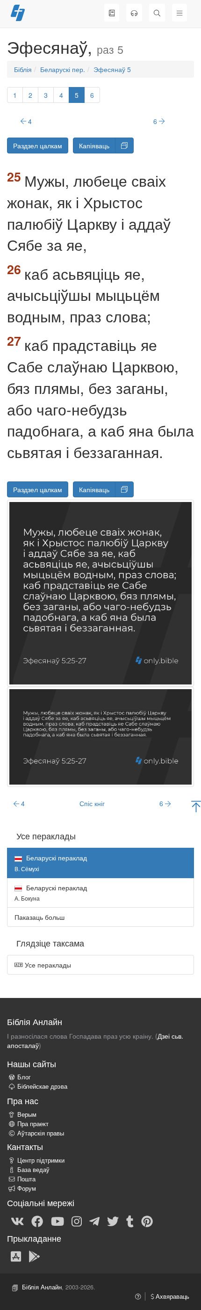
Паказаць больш (39, 917)
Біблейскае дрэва (42, 1086)
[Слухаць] (134, 13)
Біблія (23, 69)
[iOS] (16, 1255)
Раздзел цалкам (37, 145)
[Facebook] (37, 1220)
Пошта (26, 1179)
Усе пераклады (47, 964)
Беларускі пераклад (50, 892)
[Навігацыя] (179, 13)
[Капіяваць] (124, 145)
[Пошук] (157, 13)
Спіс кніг (92, 803)
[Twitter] (113, 1220)
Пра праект (33, 1124)
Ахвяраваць (171, 1296)
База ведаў (33, 1169)
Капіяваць (94, 145)
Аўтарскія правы (40, 1133)
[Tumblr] (130, 1220)
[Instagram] (77, 1220)
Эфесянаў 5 (112, 69)
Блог (24, 1077)
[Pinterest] (147, 1220)
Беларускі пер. (62, 69)
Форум (26, 1188)
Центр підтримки (41, 1160)
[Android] (34, 1255)
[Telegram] (94, 1220)
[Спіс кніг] (111, 13)
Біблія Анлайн (42, 1287)
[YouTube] (57, 1220)
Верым (26, 1114)
